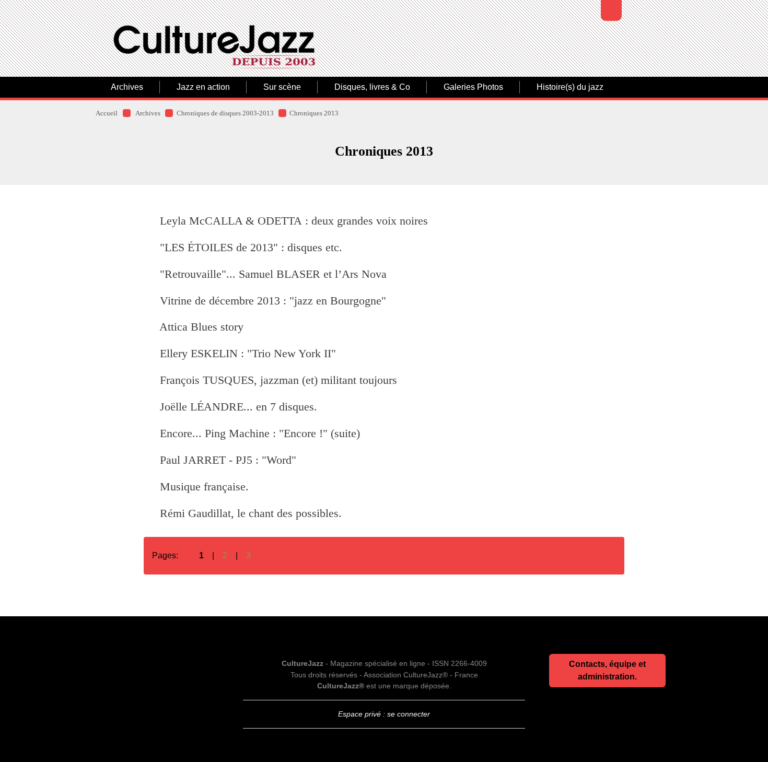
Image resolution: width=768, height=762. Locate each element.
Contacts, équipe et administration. (607, 670)
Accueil (107, 113)
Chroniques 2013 (314, 113)
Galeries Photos (473, 87)
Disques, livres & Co (372, 87)
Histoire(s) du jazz (570, 87)
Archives (127, 87)
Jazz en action (203, 87)
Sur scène (282, 87)
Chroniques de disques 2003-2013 (225, 113)
